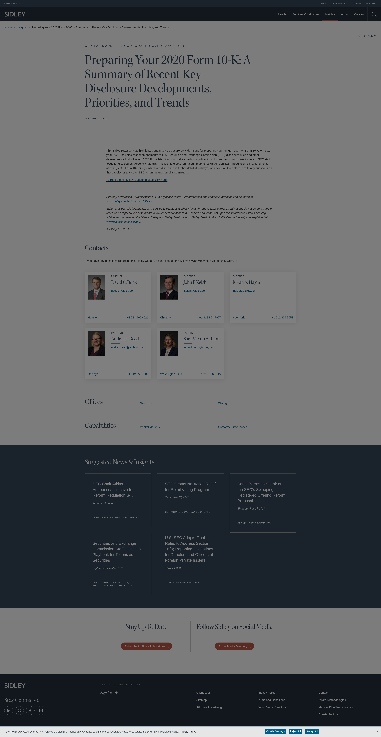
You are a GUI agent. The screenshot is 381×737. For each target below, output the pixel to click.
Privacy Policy (194, 731)
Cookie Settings (276, 731)
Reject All (295, 731)
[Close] (378, 731)
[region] (190, 731)
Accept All (311, 731)
